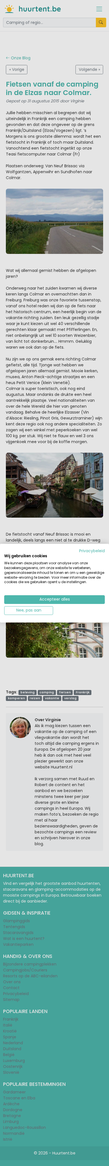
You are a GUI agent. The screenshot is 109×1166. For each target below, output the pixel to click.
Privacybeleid (92, 550)
